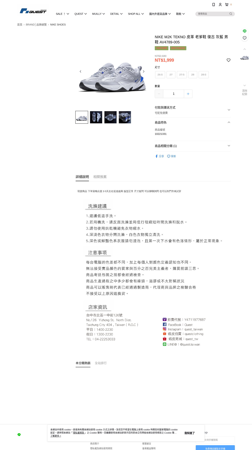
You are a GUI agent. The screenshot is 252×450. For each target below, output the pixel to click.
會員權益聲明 (149, 448)
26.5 (160, 74)
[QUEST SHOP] (33, 10)
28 (192, 74)
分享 (161, 156)
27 (171, 74)
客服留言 (146, 443)
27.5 (181, 74)
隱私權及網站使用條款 (101, 448)
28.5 (203, 74)
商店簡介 (94, 443)
